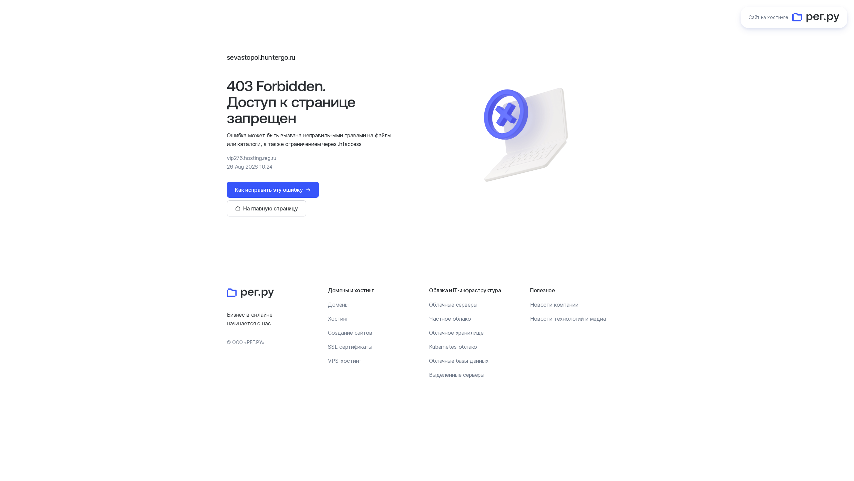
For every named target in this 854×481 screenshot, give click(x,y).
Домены (338, 304)
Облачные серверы (453, 304)
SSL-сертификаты (350, 346)
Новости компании (554, 304)
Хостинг (338, 318)
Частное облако (450, 318)
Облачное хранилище (456, 332)
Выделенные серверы (456, 374)
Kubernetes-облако (453, 346)
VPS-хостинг (344, 360)
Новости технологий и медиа (568, 318)
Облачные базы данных (459, 360)
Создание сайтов (350, 332)
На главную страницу (270, 208)
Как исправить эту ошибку (269, 189)
